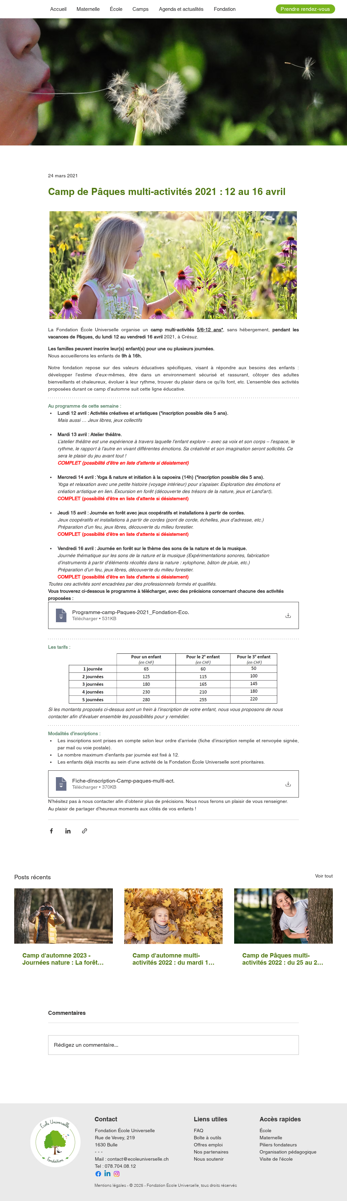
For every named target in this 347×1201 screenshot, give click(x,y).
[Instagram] (116, 1174)
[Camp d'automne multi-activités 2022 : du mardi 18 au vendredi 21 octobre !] (173, 916)
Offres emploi (208, 1144)
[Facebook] (98, 1174)
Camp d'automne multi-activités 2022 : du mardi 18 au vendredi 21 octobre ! (172, 959)
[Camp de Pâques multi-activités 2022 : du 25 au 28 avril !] (283, 916)
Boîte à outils (207, 1137)
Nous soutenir (209, 1159)
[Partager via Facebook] (51, 831)
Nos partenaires (211, 1152)
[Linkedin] (107, 1174)
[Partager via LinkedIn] (68, 831)
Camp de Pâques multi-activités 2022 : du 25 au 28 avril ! (281, 959)
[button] (116, 9)
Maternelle (271, 1137)
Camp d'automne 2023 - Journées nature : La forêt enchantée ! (60, 959)
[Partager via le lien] (84, 831)
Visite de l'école (276, 1159)
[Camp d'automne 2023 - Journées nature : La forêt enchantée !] (63, 916)
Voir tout (324, 876)
